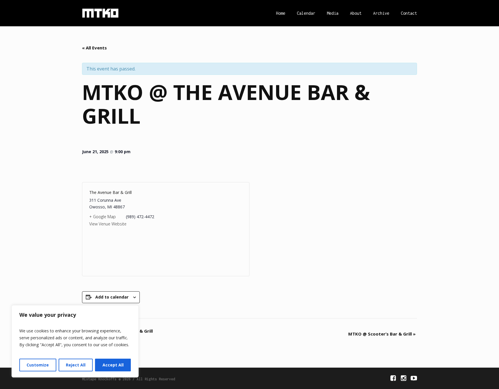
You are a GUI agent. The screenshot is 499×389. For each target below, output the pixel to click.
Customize (38, 365)
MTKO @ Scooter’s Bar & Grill (382, 334)
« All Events (94, 48)
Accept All (113, 365)
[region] (75, 341)
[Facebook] (393, 378)
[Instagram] (403, 378)
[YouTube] (414, 378)
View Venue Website (107, 224)
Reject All (75, 365)
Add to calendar (112, 297)
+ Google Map (102, 216)
